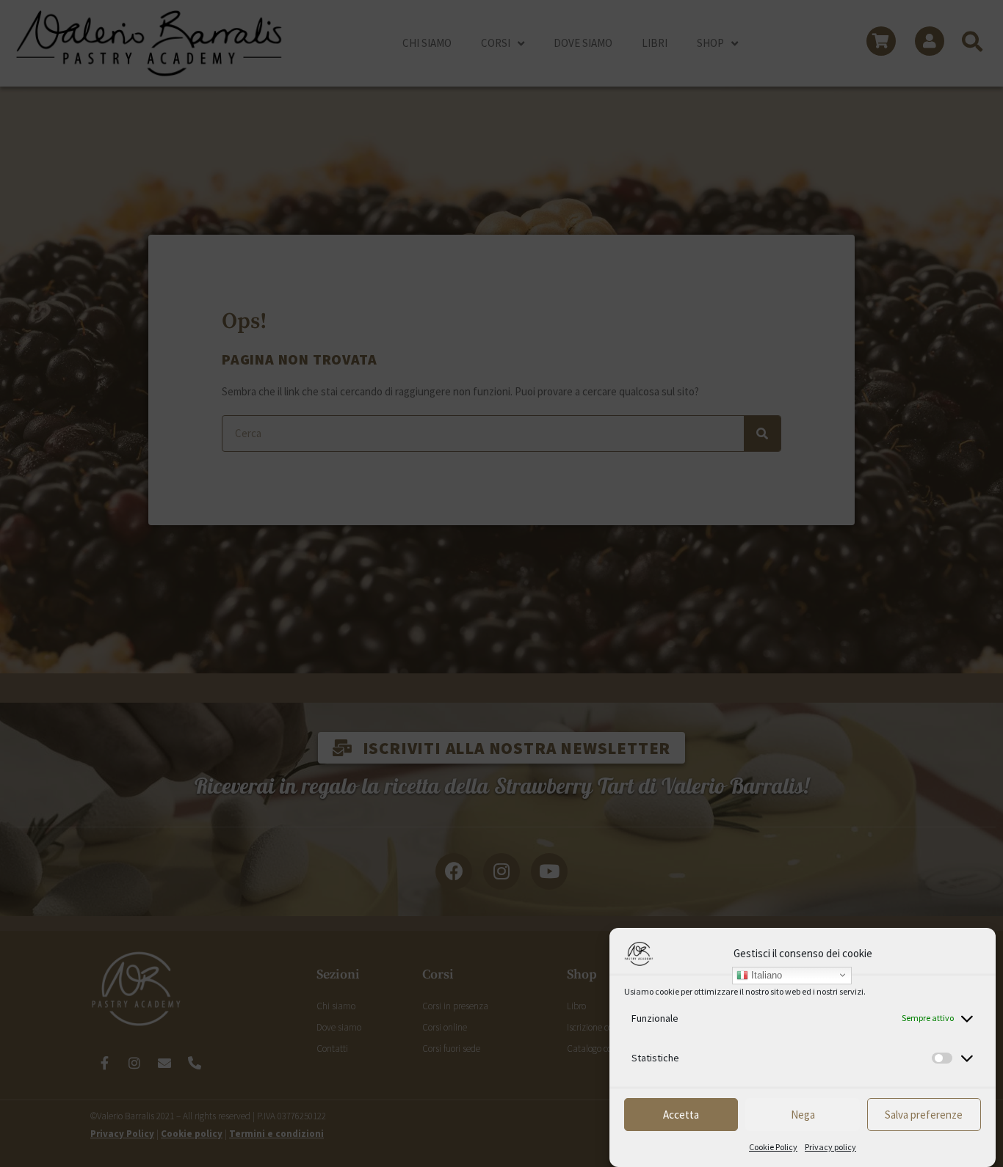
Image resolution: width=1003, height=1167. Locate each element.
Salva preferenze (924, 1115)
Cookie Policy (773, 1146)
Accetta (681, 1115)
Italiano (765, 974)
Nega (803, 1115)
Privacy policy (830, 1146)
